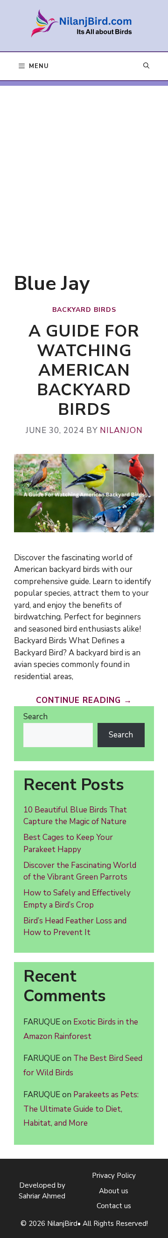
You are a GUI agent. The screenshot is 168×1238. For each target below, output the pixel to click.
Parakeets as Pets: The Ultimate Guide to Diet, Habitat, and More (81, 1108)
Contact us (114, 1205)
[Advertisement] (84, 170)
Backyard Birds (84, 309)
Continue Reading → (84, 700)
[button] (146, 66)
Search (35, 716)
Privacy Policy (114, 1175)
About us (113, 1191)
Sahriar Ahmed (42, 1196)
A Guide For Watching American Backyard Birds (84, 370)
